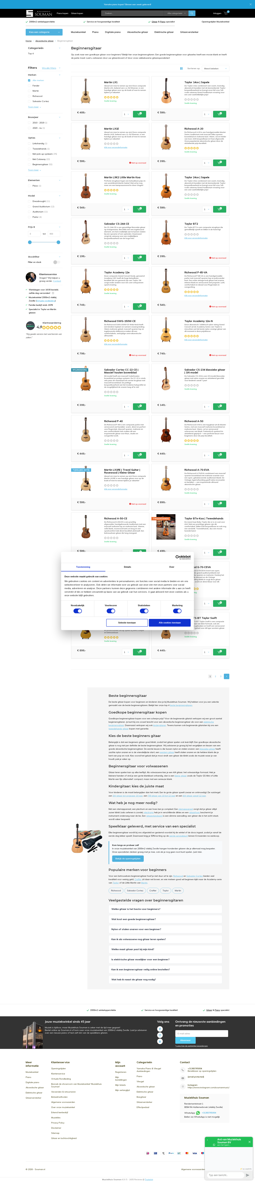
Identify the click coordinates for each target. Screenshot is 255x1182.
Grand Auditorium (43, 206)
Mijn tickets (120, 1085)
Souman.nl (40, 1169)
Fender (36, 85)
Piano (95, 32)
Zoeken (192, 13)
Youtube (160, 1041)
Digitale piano (113, 32)
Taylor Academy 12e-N (198, 321)
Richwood (178, 876)
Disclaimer (56, 1128)
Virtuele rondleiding (45, 300)
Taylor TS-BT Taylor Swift (200, 617)
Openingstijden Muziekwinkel (215, 21)
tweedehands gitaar (119, 728)
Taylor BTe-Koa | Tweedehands (203, 518)
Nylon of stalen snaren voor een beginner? (136, 929)
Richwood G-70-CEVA (197, 567)
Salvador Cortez (195, 876)
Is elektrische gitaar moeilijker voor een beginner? (140, 959)
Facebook (160, 1029)
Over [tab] (171, 567)
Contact (57, 281)
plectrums (149, 812)
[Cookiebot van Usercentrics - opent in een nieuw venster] (178, 557)
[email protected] (196, 1077)
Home (29, 41)
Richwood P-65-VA (195, 272)
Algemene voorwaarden (63, 1102)
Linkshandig (40, 143)
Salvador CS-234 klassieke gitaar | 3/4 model (204, 371)
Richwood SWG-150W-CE (120, 321)
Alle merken (38, 80)
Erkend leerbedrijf (59, 1112)
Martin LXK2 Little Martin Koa (122, 177)
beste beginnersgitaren (181, 705)
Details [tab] (127, 567)
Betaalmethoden (59, 1097)
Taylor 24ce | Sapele (196, 177)
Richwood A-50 (193, 421)
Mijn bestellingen (121, 1078)
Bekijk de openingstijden (127, 858)
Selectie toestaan (127, 623)
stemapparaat (186, 809)
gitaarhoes (194, 812)
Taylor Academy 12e (117, 272)
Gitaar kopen (77, 13)
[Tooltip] (53, 293)
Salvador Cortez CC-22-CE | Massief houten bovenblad (121, 371)
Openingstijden (58, 1068)
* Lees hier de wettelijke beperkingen (191, 1046)
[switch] (111, 611)
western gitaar (167, 752)
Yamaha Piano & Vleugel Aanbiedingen (149, 1069)
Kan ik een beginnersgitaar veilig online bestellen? (140, 969)
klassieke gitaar (207, 749)
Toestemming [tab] (83, 567)
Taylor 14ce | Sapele (196, 82)
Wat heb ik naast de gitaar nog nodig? (133, 979)
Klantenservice (58, 1073)
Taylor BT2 (191, 223)
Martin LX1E (111, 128)
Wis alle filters (49, 68)
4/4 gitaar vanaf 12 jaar (194, 795)
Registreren (120, 1072)
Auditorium (40, 211)
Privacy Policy (57, 1122)
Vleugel (140, 1081)
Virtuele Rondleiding (61, 1078)
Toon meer (33, 107)
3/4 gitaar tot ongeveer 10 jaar (128, 795)
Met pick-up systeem (45, 154)
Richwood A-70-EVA (196, 469)
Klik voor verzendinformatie (115, 147)
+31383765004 (195, 1068)
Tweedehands (41, 148)
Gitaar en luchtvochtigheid (64, 1138)
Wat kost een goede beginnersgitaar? (133, 919)
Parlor (37, 217)
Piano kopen (62, 13)
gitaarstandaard (154, 815)
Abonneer (185, 1040)
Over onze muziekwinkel (63, 1107)
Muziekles (56, 1117)
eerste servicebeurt (178, 836)
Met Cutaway (41, 159)
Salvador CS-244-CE (116, 223)
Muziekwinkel (78, 32)
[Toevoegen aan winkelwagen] (139, 114)
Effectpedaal (143, 1107)
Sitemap (55, 1133)
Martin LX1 (110, 82)
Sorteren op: (193, 68)
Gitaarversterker (189, 32)
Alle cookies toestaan (170, 623)
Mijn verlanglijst (122, 1090)
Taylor (116, 882)
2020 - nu (39, 128)
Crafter (138, 879)
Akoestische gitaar (137, 32)
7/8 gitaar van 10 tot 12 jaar (161, 795)
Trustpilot (149, 1179)
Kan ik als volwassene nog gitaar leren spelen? (138, 939)
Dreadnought (41, 201)
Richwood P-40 (113, 421)
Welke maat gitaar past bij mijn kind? (132, 949)
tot (43, 233)
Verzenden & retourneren (63, 1091)
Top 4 (31, 53)
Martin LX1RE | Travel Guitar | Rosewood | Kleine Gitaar (122, 471)
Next (226, 676)
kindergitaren (159, 725)
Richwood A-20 (193, 128)
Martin (144, 882)
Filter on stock (34, 262)
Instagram (160, 1035)
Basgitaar (141, 1097)
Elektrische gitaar (164, 32)
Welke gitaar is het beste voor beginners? (135, 909)
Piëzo (37, 185)
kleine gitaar (181, 775)
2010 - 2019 (40, 122)
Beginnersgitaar (42, 164)
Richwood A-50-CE (115, 518)
